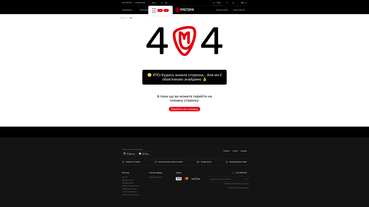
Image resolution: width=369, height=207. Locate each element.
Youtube (235, 151)
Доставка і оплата (222, 10)
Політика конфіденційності (129, 191)
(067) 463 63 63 (127, 2)
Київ (153, 2)
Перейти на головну (184, 109)
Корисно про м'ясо (239, 10)
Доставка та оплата (127, 180)
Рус (162, 2)
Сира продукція (127, 10)
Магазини (125, 177)
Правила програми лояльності (130, 194)
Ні (166, 10)
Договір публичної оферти (129, 189)
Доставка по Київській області (130, 186)
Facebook (227, 151)
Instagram (244, 151)
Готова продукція (145, 10)
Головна (122, 18)
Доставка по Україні (127, 183)
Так (160, 10)
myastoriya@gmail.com (155, 177)
